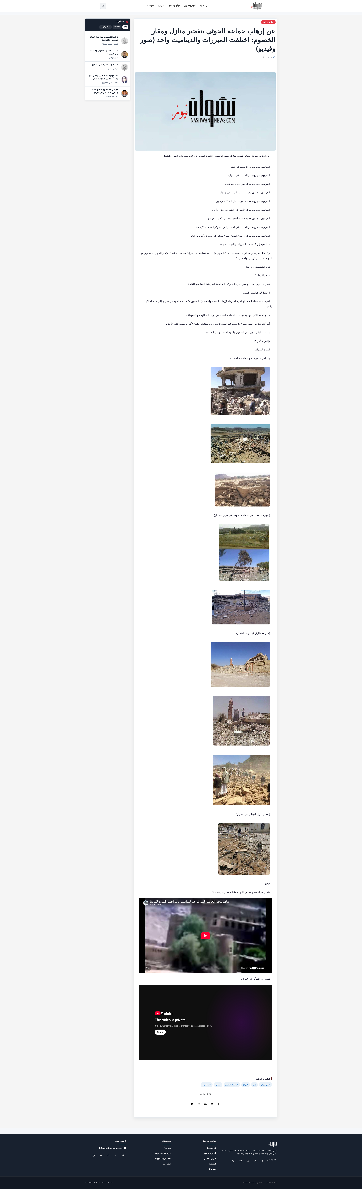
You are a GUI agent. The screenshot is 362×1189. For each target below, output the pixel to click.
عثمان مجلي (265, 1085)
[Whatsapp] (199, 1103)
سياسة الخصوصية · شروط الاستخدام (99, 1183)
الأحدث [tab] (117, 27)
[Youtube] (240, 1160)
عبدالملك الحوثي (231, 1085)
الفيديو (161, 6)
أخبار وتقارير (190, 6)
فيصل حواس (113, 69)
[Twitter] (212, 1103)
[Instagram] (248, 1160)
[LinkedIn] (205, 1103)
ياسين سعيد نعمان (110, 44)
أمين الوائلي (113, 58)
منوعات (150, 6)
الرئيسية (204, 6)
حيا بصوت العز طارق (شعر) (105, 65)
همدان (218, 1085)
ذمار (254, 1085)
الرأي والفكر (174, 6)
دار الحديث (206, 1085)
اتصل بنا (167, 1164)
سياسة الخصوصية (161, 1154)
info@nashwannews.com (111, 1148)
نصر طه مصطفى (111, 97)
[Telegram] (192, 1103)
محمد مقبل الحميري (110, 83)
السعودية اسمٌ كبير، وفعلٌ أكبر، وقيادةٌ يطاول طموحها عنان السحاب (103, 79)
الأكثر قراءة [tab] (105, 27)
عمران (245, 1085)
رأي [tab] (125, 27)
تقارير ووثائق (268, 22)
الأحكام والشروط (163, 1159)
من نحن (167, 1148)
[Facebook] (218, 1103)
